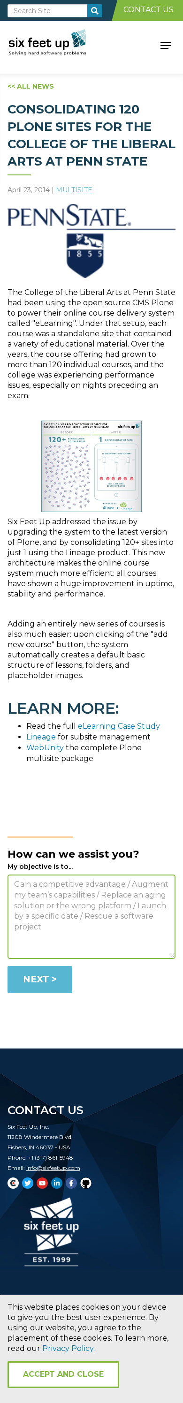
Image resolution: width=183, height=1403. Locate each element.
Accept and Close (63, 1374)
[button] (165, 44)
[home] (58, 44)
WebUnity (45, 747)
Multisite (74, 190)
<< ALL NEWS (31, 86)
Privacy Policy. (68, 1348)
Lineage (41, 736)
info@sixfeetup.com (53, 1167)
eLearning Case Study (119, 726)
